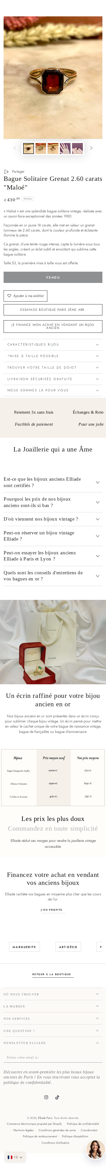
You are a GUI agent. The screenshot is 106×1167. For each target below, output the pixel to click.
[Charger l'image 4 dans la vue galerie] (65, 148)
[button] (15, 1157)
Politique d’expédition (75, 1136)
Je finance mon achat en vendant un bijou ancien (53, 326)
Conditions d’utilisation (55, 1143)
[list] (53, 419)
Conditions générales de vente (57, 1130)
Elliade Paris (45, 1118)
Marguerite (24, 947)
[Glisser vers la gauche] (14, 148)
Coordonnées (89, 1130)
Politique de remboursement (40, 1136)
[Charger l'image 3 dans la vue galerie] (53, 148)
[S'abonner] (101, 1057)
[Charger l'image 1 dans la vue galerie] (28, 148)
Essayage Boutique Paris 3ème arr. (53, 309)
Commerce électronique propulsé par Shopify (34, 1124)
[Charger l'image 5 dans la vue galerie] (77, 148)
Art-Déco (68, 947)
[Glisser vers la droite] (91, 148)
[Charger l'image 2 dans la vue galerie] (41, 148)
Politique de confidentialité (83, 1124)
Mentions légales (23, 1130)
